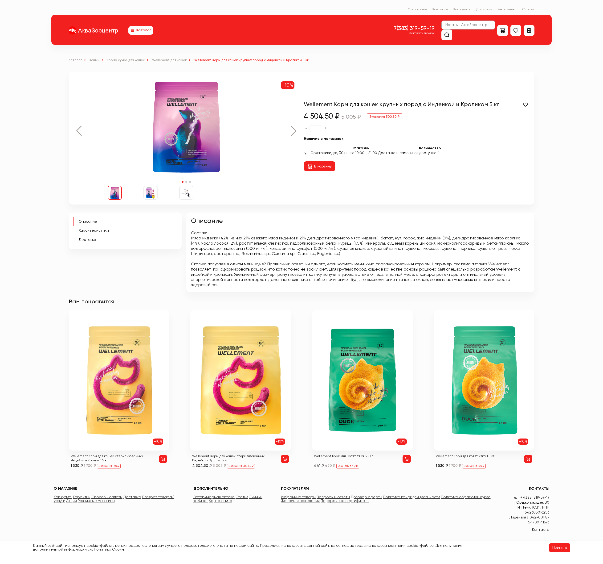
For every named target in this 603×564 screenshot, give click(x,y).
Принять (559, 548)
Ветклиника (507, 9)
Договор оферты (366, 497)
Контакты (440, 9)
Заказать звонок (422, 33)
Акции (71, 501)
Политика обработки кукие (465, 497)
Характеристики (94, 231)
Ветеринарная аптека (214, 497)
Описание (88, 222)
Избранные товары (298, 497)
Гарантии (81, 497)
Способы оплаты (106, 497)
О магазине (417, 9)
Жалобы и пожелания (300, 501)
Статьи (528, 9)
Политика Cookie (109, 549)
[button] (79, 131)
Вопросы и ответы (333, 497)
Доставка (484, 9)
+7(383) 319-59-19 (413, 28)
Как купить (461, 9)
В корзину (323, 166)
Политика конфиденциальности (411, 497)
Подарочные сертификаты (345, 501)
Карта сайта (220, 501)
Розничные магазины (96, 501)
